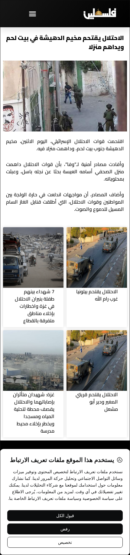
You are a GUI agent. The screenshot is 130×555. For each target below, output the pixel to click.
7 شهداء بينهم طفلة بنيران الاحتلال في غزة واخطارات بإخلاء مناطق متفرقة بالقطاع (34, 306)
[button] (32, 13)
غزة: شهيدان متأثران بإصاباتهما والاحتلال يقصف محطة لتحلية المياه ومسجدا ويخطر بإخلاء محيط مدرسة (33, 412)
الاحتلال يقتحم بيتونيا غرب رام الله (97, 295)
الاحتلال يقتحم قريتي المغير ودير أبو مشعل (97, 402)
